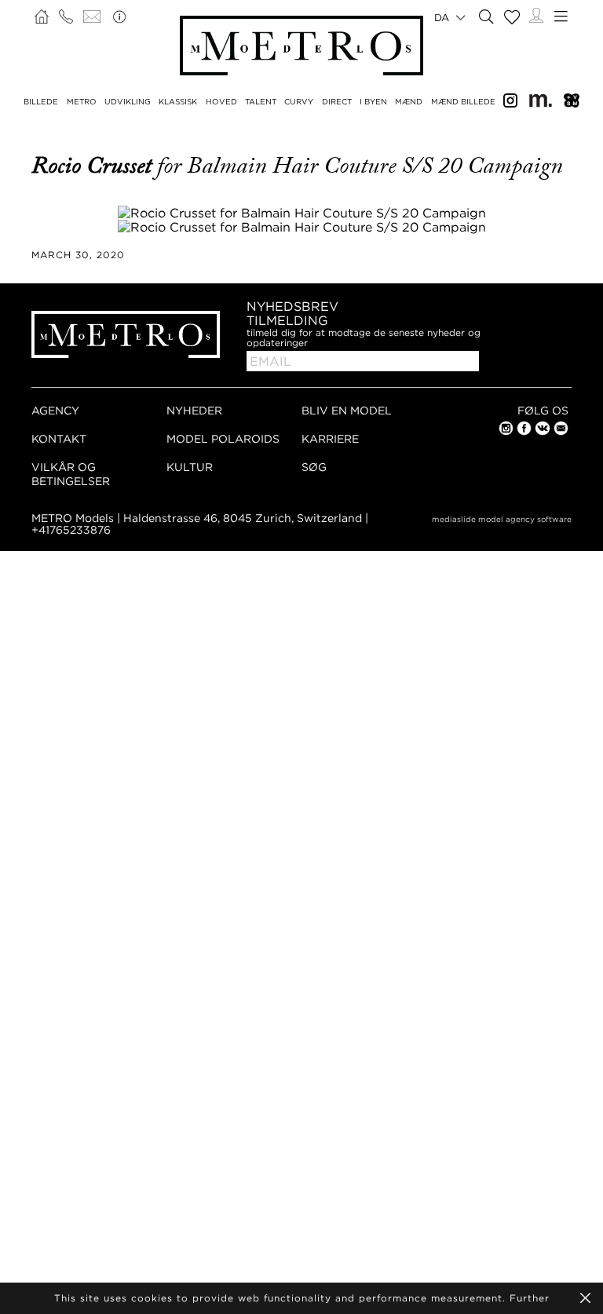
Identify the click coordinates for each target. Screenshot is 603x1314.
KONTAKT (58, 438)
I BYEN (373, 101)
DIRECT (337, 101)
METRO (82, 101)
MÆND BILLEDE (463, 101)
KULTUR (189, 467)
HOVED (221, 101)
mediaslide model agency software (502, 519)
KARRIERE (330, 438)
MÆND (408, 101)
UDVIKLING (127, 101)
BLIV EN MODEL (347, 410)
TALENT (260, 101)
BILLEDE (41, 101)
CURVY (298, 101)
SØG (314, 467)
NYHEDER (194, 410)
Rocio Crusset (94, 165)
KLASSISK (178, 101)
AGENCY (55, 410)
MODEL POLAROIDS (223, 438)
